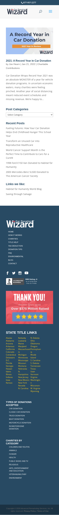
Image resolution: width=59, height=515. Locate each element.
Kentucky (22, 338)
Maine (21, 343)
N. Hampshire (23, 373)
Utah (32, 371)
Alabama (10, 340)
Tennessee (35, 366)
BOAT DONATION (16, 419)
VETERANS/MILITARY (17, 474)
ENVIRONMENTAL (15, 256)
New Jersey (23, 377)
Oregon (33, 346)
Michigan (22, 354)
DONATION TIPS (15, 249)
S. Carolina (35, 360)
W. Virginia (35, 388)
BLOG (10, 260)
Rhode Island (33, 356)
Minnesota (23, 357)
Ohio (32, 340)
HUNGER (12, 454)
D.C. (8, 360)
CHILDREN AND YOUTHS (19, 447)
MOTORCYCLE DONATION (20, 422)
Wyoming (34, 391)
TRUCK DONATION (17, 415)
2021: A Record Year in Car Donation (28, 60)
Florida (9, 363)
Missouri (22, 363)
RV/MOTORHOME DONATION (16, 427)
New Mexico (23, 380)
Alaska (9, 338)
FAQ (10, 253)
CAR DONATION (15, 408)
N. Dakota (34, 338)
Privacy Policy (30, 511)
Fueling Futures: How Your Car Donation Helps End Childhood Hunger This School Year (28, 132)
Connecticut (11, 354)
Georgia (9, 366)
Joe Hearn (14, 64)
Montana (22, 366)
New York (22, 382)
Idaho (8, 371)
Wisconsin (35, 385)
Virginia (33, 377)
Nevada (21, 385)
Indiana (9, 377)
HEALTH (12, 457)
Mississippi (23, 360)
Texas (33, 368)
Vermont (34, 374)
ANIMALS (13, 450)
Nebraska (22, 368)
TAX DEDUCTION (15, 246)
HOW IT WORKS (15, 235)
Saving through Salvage (19, 194)
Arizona (9, 343)
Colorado (10, 352)
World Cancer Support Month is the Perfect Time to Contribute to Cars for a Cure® (27, 154)
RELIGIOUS (13, 464)
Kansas (9, 382)
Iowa (8, 380)
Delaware (10, 357)
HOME (11, 232)
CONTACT (12, 264)
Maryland (22, 346)
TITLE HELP (13, 242)
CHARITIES (13, 239)
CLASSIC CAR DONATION (19, 412)
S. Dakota (34, 363)
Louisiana (22, 340)
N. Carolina (23, 388)
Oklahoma (35, 343)
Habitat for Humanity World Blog (24, 189)
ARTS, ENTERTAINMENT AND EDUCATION (19, 469)
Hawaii (9, 368)
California (10, 349)
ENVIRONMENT (15, 478)
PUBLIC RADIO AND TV (18, 461)
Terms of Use (43, 511)
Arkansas (10, 346)
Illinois (9, 374)
